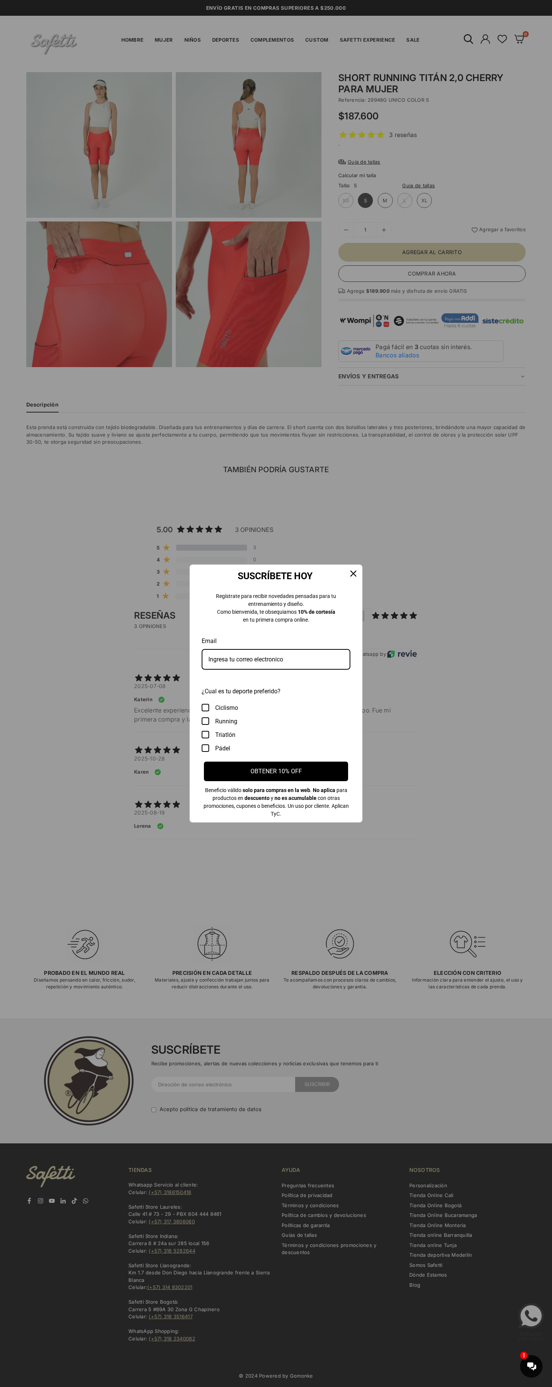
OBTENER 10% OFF (276, 771)
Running (226, 721)
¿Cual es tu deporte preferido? (241, 691)
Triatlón (225, 734)
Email (209, 641)
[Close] (353, 574)
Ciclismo (226, 707)
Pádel (222, 748)
